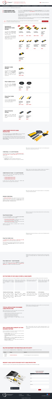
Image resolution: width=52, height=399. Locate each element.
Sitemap (20, 394)
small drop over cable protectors (9, 239)
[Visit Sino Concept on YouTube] (49, 394)
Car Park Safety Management (16, 5)
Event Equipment (34, 5)
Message (31, 384)
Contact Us (28, 395)
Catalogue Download (16, 388)
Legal (28, 394)
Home (4, 7)
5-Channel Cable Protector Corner (9, 179)
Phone (31, 381)
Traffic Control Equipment (26, 5)
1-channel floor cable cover (12, 263)
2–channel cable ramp (19, 153)
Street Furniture (41, 5)
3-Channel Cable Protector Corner (9, 178)
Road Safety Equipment (5, 5)
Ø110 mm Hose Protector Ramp (9, 221)
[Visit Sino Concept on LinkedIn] (47, 394)
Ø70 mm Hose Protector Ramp (9, 219)
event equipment (32, 11)
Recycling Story (21, 395)
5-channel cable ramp (13, 154)
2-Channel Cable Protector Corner (9, 177)
